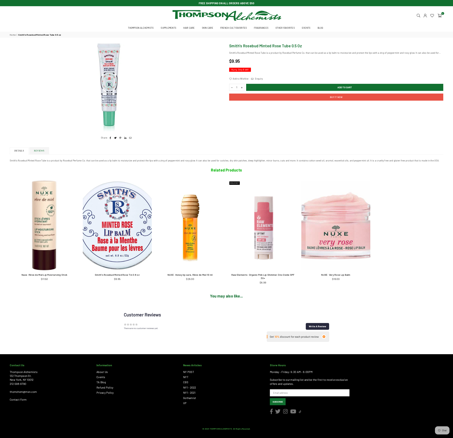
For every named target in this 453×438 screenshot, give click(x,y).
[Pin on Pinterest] (120, 137)
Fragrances (261, 27)
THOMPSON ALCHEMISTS (141, 27)
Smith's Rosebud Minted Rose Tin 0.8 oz (117, 274)
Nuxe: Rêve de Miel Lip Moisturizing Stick (44, 274)
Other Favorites (285, 27)
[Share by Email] (130, 137)
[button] (439, 15)
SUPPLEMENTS (168, 27)
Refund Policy (104, 387)
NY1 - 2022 (189, 387)
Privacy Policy (105, 392)
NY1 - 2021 (189, 392)
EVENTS (306, 27)
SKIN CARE (207, 27)
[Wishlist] (432, 15)
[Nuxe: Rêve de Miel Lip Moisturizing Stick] (44, 225)
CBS (185, 382)
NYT (185, 377)
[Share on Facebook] (110, 137)
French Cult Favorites (233, 27)
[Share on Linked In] (125, 137)
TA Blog (101, 382)
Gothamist (189, 398)
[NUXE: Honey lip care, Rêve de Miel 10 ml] (190, 225)
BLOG (320, 27)
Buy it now (336, 97)
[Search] (418, 15)
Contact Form (18, 399)
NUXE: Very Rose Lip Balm (335, 274)
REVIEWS (39, 150)
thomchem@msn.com (23, 391)
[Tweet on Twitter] (115, 137)
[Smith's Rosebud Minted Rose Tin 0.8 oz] (117, 225)
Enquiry (258, 78)
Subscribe (278, 402)
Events (100, 377)
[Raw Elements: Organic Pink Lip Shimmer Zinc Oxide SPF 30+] (262, 225)
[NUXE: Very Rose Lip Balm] (335, 225)
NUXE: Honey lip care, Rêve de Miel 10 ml (190, 274)
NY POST (188, 372)
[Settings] (425, 15)
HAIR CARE (189, 27)
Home (13, 34)
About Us (102, 372)
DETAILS (19, 150)
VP (185, 403)
